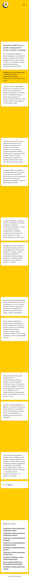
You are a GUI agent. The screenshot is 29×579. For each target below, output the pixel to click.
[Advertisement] (14, 24)
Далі (10, 485)
